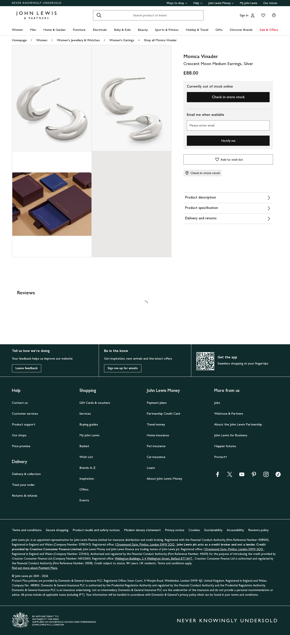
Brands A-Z (87, 468)
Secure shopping (57, 530)
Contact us (20, 403)
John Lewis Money (219, 3)
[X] (229, 476)
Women (17, 30)
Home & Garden (54, 30)
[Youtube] (241, 476)
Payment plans (157, 403)
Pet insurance (156, 446)
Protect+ (220, 457)
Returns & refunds (24, 495)
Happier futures (225, 446)
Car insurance (156, 457)
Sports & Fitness (167, 30)
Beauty (143, 30)
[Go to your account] (252, 15)
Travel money (156, 424)
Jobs (217, 403)
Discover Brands (241, 30)
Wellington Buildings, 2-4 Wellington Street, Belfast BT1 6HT (154, 558)
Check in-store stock (228, 97)
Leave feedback (26, 368)
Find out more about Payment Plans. (35, 568)
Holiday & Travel (197, 30)
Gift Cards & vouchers (94, 403)
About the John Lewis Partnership (238, 424)
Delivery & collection (26, 474)
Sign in (244, 15)
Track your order (23, 485)
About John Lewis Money (164, 478)
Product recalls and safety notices (96, 530)
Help (196, 3)
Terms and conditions (27, 530)
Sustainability (213, 530)
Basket (84, 446)
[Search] (99, 15)
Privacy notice (174, 530)
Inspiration (86, 478)
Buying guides (88, 424)
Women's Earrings (121, 40)
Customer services (25, 413)
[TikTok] (278, 476)
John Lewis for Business (230, 435)
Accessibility (235, 530)
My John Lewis (248, 3)
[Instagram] (266, 476)
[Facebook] (217, 476)
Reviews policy (258, 530)
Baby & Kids (122, 30)
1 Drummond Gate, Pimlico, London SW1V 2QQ (145, 544)
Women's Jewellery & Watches (78, 40)
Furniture (79, 30)
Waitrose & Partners (228, 413)
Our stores (270, 3)
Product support (23, 424)
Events (84, 500)
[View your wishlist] (262, 15)
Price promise (21, 446)
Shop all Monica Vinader (160, 40)
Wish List (86, 457)
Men (33, 30)
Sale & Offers (269, 30)
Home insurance (158, 435)
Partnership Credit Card (163, 413)
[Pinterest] (253, 476)
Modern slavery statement (142, 530)
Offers (84, 489)
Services (85, 413)
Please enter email (201, 125)
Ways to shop (175, 3)
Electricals (100, 30)
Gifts (218, 30)
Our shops (19, 435)
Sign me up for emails (123, 368)
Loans (151, 468)
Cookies (194, 530)
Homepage (19, 40)
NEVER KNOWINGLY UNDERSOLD (37, 2)
